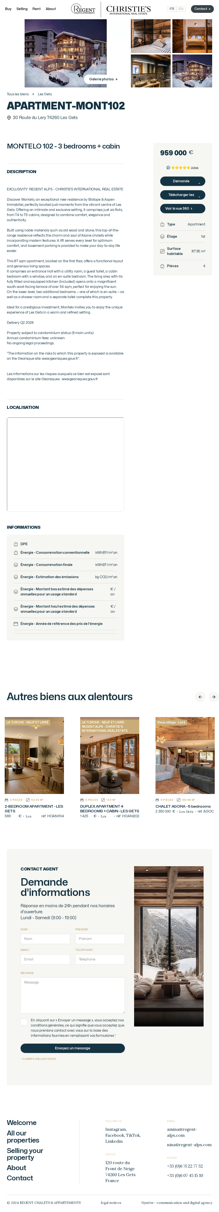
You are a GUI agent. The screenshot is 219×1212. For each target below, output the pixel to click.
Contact (20, 1178)
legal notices (111, 1202)
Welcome (22, 1122)
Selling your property (25, 1154)
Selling (22, 9)
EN (181, 9)
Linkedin (114, 1141)
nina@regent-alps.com (189, 1144)
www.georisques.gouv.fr (79, 379)
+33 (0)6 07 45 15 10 (185, 1175)
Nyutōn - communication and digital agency (176, 1202)
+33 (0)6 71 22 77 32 (185, 1166)
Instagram (115, 1129)
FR (172, 9)
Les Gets (45, 94)
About (51, 9)
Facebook (114, 1135)
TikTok (133, 1135)
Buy (8, 9)
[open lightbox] (151, 36)
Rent (36, 9)
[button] (200, 697)
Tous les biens (18, 94)
